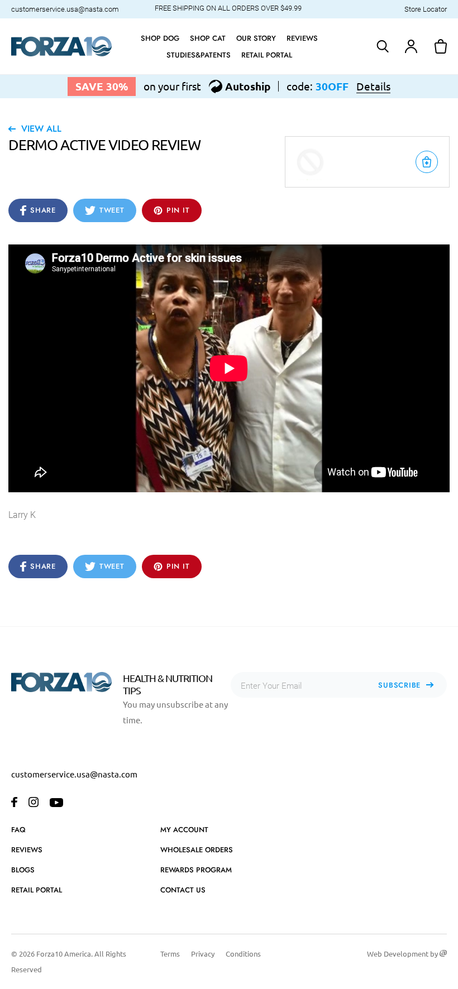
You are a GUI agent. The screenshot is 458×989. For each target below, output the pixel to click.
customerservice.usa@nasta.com (65, 9)
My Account (184, 829)
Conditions (243, 953)
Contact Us (183, 890)
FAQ (18, 829)
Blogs (23, 870)
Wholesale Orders (196, 849)
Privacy (202, 953)
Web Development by (403, 953)
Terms (170, 953)
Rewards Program (196, 870)
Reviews (26, 849)
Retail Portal (36, 890)
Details (373, 86)
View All (41, 128)
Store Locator (425, 9)
